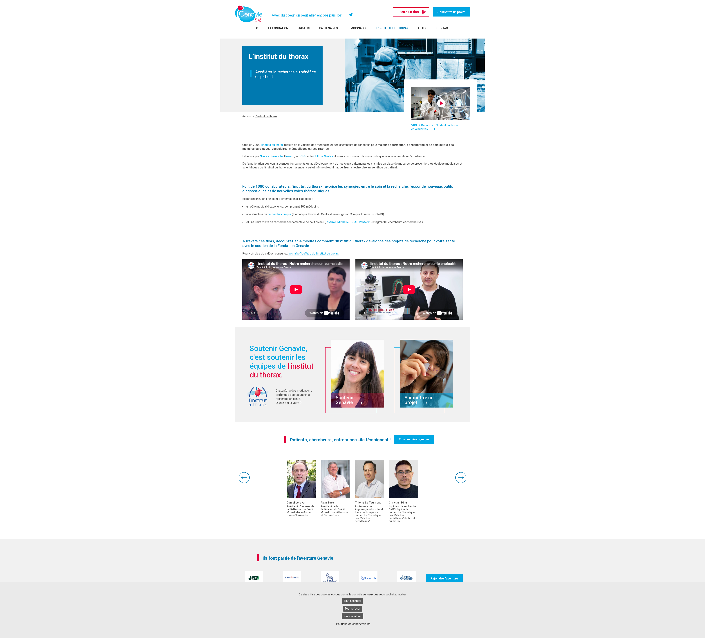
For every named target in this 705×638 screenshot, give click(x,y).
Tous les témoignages (414, 439)
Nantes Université (271, 156)
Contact (443, 28)
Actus (422, 28)
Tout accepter (352, 601)
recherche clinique (279, 214)
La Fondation (278, 28)
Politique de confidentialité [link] (353, 624)
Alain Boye (327, 502)
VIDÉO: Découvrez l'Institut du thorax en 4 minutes (434, 127)
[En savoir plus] (301, 479)
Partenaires (328, 28)
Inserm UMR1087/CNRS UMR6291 (348, 222)
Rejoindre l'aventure (444, 578)
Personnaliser (352, 616)
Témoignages (357, 28)
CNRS (302, 156)
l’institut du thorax (272, 145)
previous (244, 477)
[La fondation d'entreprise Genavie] (249, 14)
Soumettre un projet (451, 12)
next (460, 477)
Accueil (246, 116)
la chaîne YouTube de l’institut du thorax (313, 253)
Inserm (289, 156)
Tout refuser (352, 608)
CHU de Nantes (323, 156)
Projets (303, 28)
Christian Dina (398, 502)
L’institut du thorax (392, 28)
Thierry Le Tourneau (368, 502)
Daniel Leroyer (296, 502)
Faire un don (409, 12)
